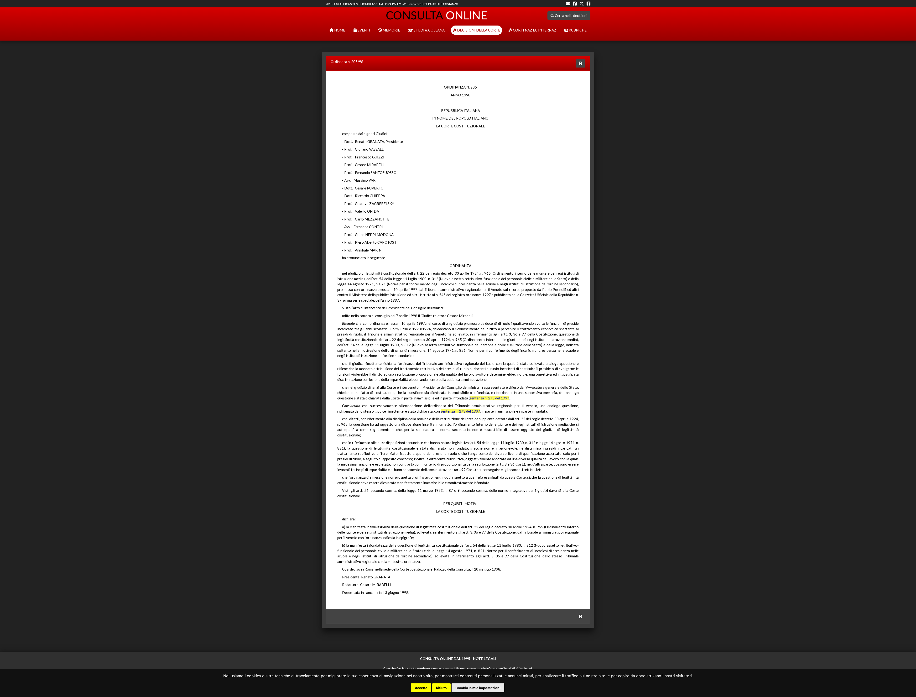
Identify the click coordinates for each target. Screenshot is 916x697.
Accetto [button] (421, 688)
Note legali (484, 658)
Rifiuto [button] (441, 688)
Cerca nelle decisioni (570, 15)
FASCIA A (376, 4)
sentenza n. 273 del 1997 (489, 398)
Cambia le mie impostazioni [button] (477, 688)
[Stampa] (580, 63)
